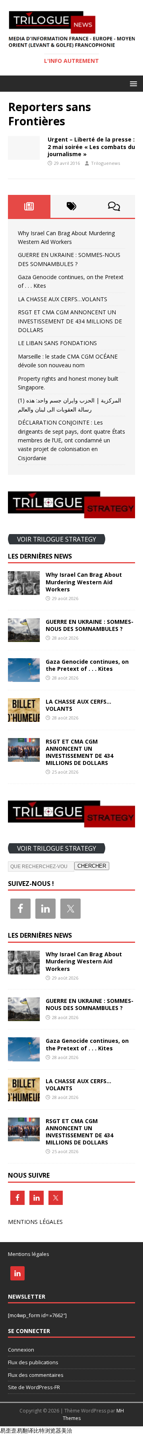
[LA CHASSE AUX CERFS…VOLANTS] (24, 717)
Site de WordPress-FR (34, 1387)
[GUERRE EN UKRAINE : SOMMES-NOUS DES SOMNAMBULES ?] (24, 637)
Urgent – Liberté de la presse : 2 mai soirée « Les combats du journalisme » (91, 146)
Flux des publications (33, 1362)
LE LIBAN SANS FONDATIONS (57, 343)
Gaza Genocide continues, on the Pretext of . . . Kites (87, 665)
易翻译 (25, 1430)
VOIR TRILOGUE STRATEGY (56, 538)
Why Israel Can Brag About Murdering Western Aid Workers (84, 582)
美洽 (66, 1430)
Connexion (21, 1349)
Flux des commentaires (36, 1374)
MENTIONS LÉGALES (35, 1221)
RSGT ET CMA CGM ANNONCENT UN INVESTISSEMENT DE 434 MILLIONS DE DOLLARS (70, 321)
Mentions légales (28, 1254)
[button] (132, 83)
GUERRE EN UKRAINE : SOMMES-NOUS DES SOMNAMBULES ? (89, 625)
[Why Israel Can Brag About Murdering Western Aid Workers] (24, 590)
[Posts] (29, 206)
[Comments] (114, 206)
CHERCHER (91, 866)
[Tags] (71, 206)
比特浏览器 (47, 1430)
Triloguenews (105, 163)
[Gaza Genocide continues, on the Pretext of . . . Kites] (24, 677)
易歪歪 (8, 1430)
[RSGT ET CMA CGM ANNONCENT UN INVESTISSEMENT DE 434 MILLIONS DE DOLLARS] (24, 757)
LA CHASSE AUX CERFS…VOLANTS (62, 299)
